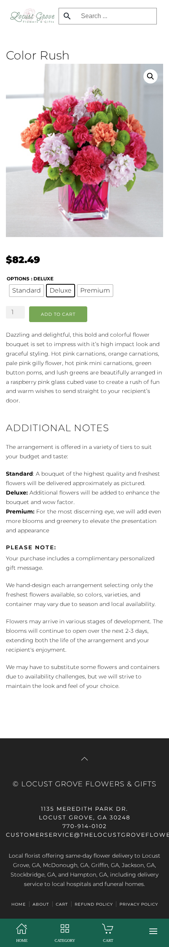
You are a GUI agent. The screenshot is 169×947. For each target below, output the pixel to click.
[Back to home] (30, 16)
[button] (153, 931)
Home (18, 904)
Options (18, 279)
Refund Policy (94, 904)
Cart (62, 904)
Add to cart (58, 314)
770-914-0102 (84, 826)
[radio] (26, 291)
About (41, 904)
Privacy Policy (138, 904)
